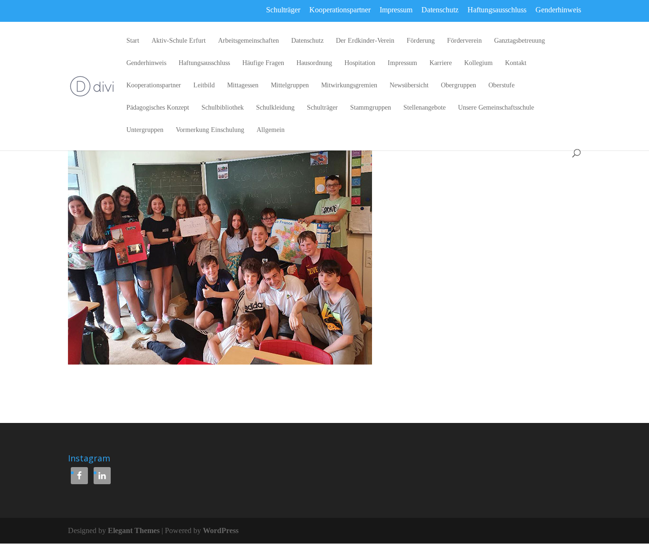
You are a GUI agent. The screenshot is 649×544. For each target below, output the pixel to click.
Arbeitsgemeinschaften (248, 41)
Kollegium (478, 63)
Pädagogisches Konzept (157, 107)
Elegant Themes (134, 530)
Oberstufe (501, 85)
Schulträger (283, 9)
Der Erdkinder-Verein (365, 41)
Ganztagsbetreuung (519, 41)
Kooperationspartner (340, 9)
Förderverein (464, 41)
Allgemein (271, 130)
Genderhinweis (558, 9)
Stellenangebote (424, 107)
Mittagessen (242, 85)
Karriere (440, 63)
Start (132, 41)
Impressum (396, 9)
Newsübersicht (409, 85)
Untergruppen (144, 130)
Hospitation (359, 63)
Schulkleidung (275, 107)
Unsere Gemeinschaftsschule (496, 107)
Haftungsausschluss (497, 9)
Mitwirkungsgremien (349, 85)
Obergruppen (458, 85)
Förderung (421, 41)
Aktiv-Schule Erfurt (179, 41)
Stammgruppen (370, 107)
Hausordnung (314, 63)
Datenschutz (439, 9)
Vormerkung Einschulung (210, 130)
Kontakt (515, 63)
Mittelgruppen (290, 85)
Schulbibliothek (222, 107)
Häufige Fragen (263, 63)
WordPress (221, 530)
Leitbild (204, 85)
